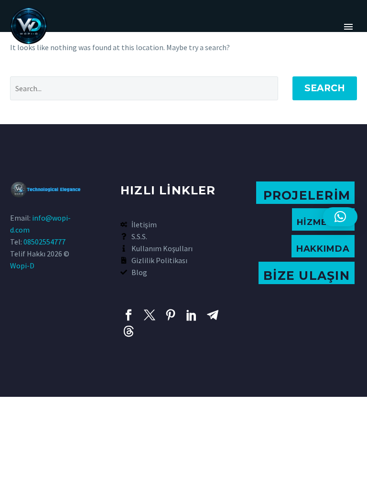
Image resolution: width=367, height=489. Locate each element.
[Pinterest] (170, 315)
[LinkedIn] (191, 315)
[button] (340, 216)
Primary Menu (348, 27)
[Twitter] (149, 315)
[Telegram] (212, 315)
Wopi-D (22, 265)
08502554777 (44, 241)
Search (324, 88)
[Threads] (128, 331)
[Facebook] (128, 315)
